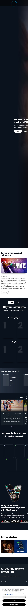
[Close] (25, 588)
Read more (16, 131)
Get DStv (7, 131)
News (21, 397)
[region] (14, 596)
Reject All (14, 600)
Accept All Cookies (14, 604)
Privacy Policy (9, 594)
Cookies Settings (14, 597)
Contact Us (17, 576)
